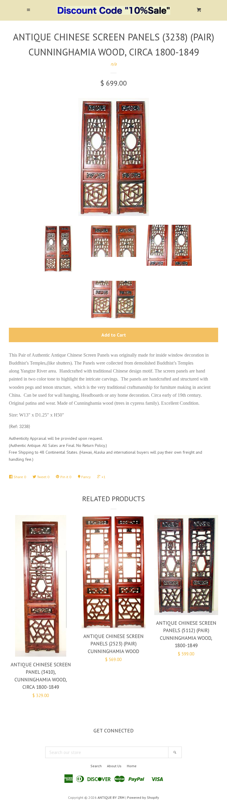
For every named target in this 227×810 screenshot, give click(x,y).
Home (132, 766)
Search (96, 766)
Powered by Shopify (143, 797)
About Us (114, 766)
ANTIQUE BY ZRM (111, 797)
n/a (113, 64)
